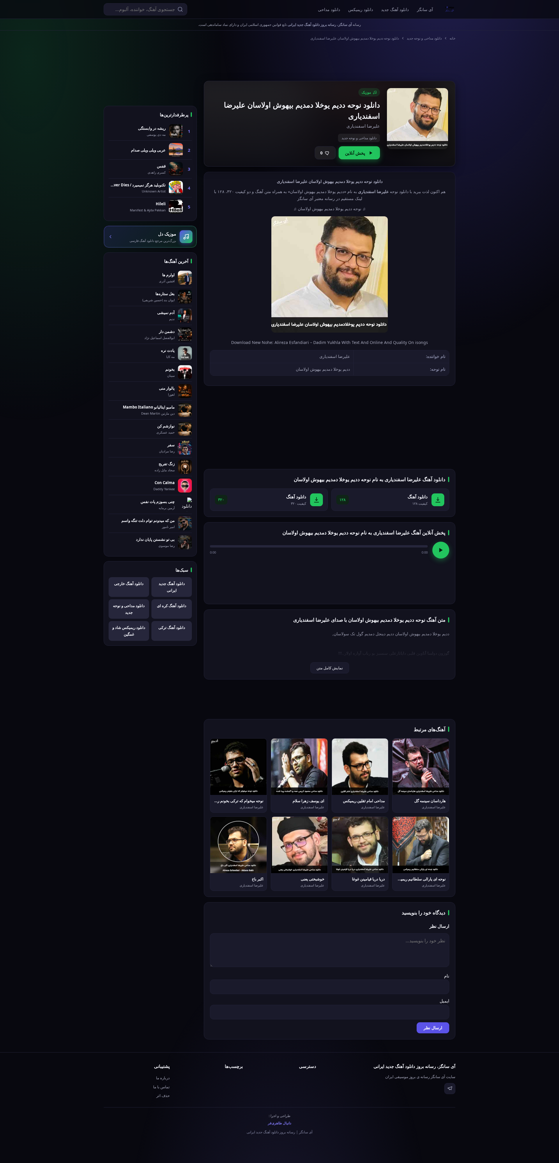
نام (446, 976)
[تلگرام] (449, 1088)
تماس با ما (161, 1086)
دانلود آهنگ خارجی (129, 583)
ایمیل (444, 1001)
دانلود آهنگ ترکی (171, 627)
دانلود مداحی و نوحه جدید (424, 38)
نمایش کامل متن (329, 667)
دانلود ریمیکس (360, 9)
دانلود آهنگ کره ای (171, 605)
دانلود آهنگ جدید (395, 9)
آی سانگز (425, 9)
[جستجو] (180, 9)
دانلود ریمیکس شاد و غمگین (128, 631)
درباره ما (163, 1077)
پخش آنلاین (355, 153)
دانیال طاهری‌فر (279, 1123)
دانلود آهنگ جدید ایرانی (172, 587)
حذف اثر (163, 1095)
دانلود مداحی (329, 9)
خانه (452, 38)
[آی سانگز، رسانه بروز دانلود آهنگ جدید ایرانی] (449, 9)
